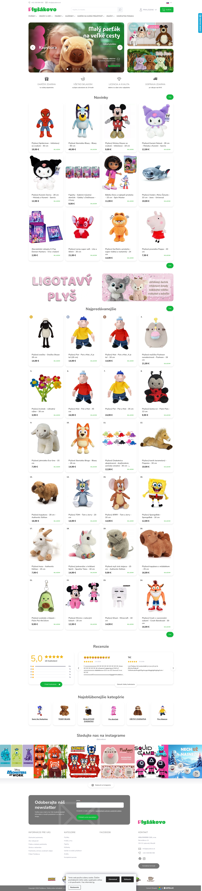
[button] (32, 47)
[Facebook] (140, 858)
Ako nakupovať (33, 841)
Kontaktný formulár (148, 866)
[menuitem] (33, 16)
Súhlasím (127, 879)
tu (93, 882)
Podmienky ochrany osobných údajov (41, 851)
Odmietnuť (113, 879)
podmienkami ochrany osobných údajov (109, 811)
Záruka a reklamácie (35, 847)
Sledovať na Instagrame (103, 785)
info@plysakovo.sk (149, 849)
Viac (170, 97)
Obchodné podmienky (36, 837)
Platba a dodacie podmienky (38, 844)
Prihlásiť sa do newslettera (87, 817)
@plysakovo (101, 739)
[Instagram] (144, 858)
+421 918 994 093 (149, 853)
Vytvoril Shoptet (151, 888)
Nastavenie (74, 887)
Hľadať (120, 10)
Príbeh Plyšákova (34, 854)
